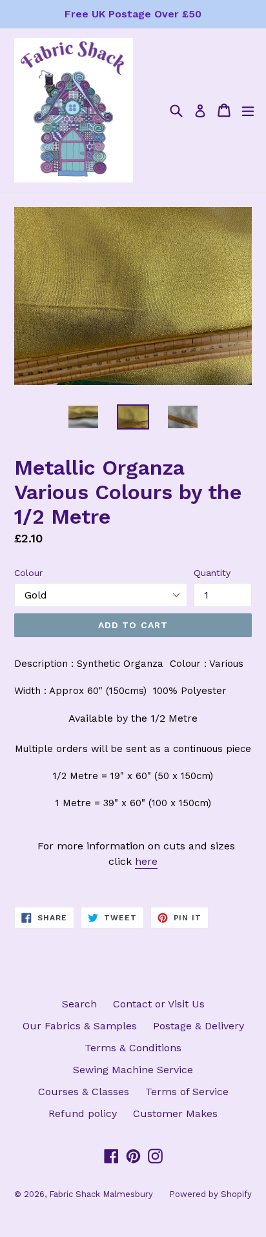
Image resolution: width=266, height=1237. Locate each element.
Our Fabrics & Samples (80, 1026)
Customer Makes (175, 1113)
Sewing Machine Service (133, 1070)
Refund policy (82, 1113)
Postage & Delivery (198, 1026)
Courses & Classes (83, 1091)
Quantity (212, 573)
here (146, 861)
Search (79, 1004)
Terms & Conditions (133, 1048)
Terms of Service (187, 1091)
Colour (28, 573)
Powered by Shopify (210, 1194)
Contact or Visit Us (159, 1004)
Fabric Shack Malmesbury (101, 1194)
